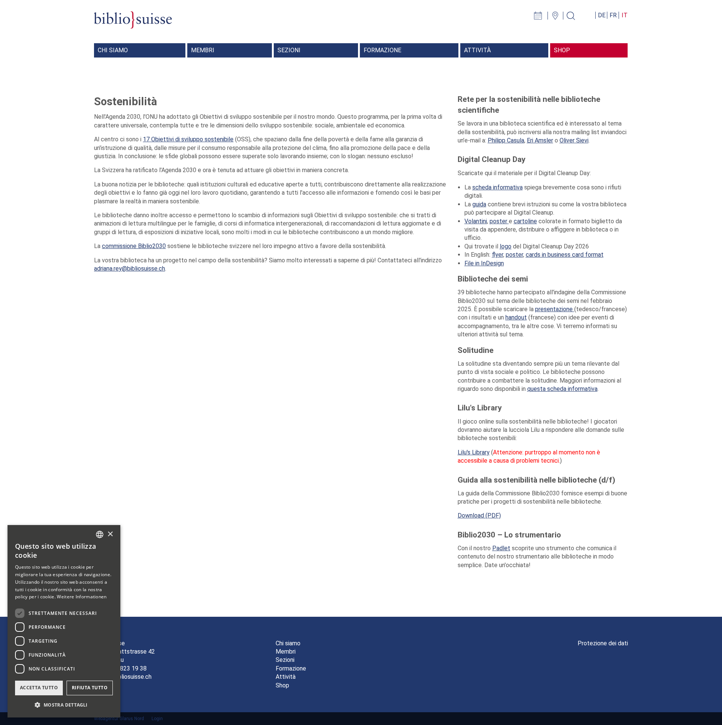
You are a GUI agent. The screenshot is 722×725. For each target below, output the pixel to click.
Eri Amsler (540, 140)
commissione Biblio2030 (134, 246)
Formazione (291, 668)
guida (479, 204)
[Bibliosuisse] (133, 23)
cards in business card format (565, 254)
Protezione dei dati (603, 643)
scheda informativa (497, 187)
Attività (286, 676)
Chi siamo (288, 643)
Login (157, 718)
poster (499, 221)
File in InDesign (484, 263)
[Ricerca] (574, 15)
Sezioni (285, 659)
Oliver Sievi (574, 140)
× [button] (110, 534)
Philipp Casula (506, 140)
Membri (286, 651)
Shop (282, 685)
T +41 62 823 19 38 (120, 668)
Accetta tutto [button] (39, 687)
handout (516, 317)
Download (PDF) (479, 515)
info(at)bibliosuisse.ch (123, 676)
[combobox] (99, 534)
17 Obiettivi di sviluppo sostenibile (188, 139)
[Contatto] (558, 15)
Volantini (475, 221)
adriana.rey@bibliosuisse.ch (129, 268)
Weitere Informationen (81, 596)
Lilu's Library (474, 452)
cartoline (525, 221)
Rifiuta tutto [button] (90, 687)
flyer (497, 254)
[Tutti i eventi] (542, 15)
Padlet (501, 548)
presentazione (554, 309)
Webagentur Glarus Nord (119, 718)
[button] (64, 705)
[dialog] (64, 621)
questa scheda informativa (562, 388)
